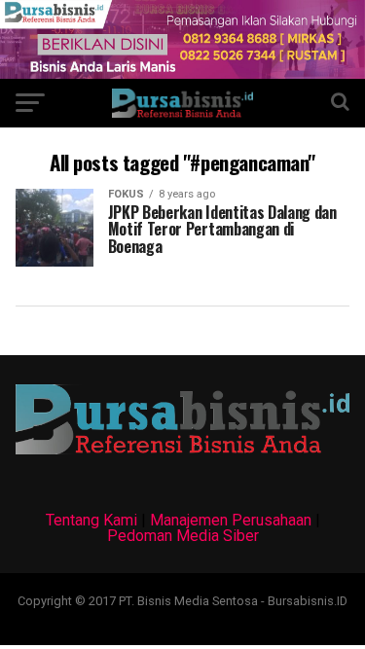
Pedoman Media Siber (183, 535)
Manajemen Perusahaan (230, 520)
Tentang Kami (91, 520)
